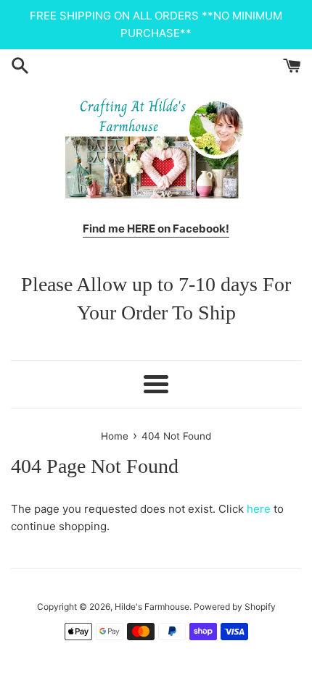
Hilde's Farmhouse (152, 606)
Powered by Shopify (235, 606)
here (259, 509)
